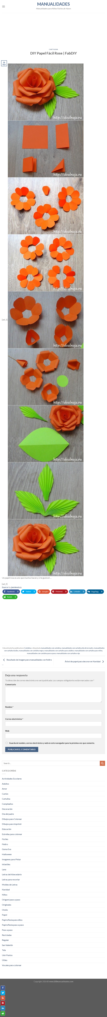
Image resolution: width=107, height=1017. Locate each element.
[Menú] (3, 6)
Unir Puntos (7, 955)
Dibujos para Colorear (12, 819)
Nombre (9, 707)
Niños (4, 894)
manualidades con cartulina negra (31, 651)
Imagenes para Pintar (11, 859)
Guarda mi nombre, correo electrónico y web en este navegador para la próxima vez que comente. (52, 743)
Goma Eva (6, 849)
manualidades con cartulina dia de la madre (77, 648)
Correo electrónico (14, 719)
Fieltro (5, 844)
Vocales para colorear (11, 965)
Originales (6, 904)
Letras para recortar (11, 879)
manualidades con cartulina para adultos (59, 651)
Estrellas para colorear (12, 834)
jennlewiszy (16, 587)
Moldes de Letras (9, 884)
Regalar (5, 940)
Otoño (5, 910)
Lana (4, 869)
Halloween (7, 854)
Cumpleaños (7, 804)
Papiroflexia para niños (12, 920)
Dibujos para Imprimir (12, 824)
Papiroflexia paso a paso (13, 925)
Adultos (5, 783)
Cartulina (53, 49)
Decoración (7, 809)
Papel (4, 915)
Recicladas (7, 935)
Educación (6, 829)
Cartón (5, 794)
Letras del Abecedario (12, 874)
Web (7, 731)
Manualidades (53, 4)
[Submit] (102, 763)
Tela (4, 950)
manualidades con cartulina (51, 648)
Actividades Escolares (12, 778)
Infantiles (6, 864)
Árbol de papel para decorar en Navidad (83, 661)
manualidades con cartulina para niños (88, 651)
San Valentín (7, 945)
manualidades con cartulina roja (68, 653)
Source (5, 587)
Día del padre (8, 814)
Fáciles (5, 839)
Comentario (10, 684)
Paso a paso (7, 930)
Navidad (6, 889)
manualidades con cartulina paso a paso (41, 653)
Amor (4, 788)
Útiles (4, 960)
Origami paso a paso (11, 899)
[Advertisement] (53, 29)
